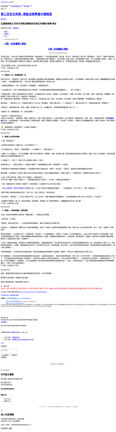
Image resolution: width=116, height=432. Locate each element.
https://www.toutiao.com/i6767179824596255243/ (32, 292)
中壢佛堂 (4, 322)
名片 (5, 36)
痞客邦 (14, 332)
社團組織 (15, 28)
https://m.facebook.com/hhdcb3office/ (28, 301)
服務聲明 (75, 406)
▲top (2, 343)
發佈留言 (3, 357)
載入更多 (3, 346)
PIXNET (44, 406)
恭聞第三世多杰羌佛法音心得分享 (23, 339)
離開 (10, 428)
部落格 (6, 34)
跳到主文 (4, 19)
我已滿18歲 (4, 428)
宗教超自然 (15, 337)
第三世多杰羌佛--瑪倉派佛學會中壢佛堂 (26, 14)
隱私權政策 (68, 406)
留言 (17, 332)
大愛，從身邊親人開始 (15, 44)
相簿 (5, 31)
